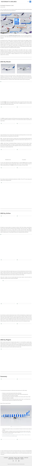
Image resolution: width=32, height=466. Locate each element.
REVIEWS (21, 457)
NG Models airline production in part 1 (14, 35)
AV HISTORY (6, 457)
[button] (28, 1)
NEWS (19, 457)
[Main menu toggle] (30, 2)
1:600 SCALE (26, 457)
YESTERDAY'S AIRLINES (9, 1)
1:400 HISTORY (11, 457)
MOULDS (15, 457)
